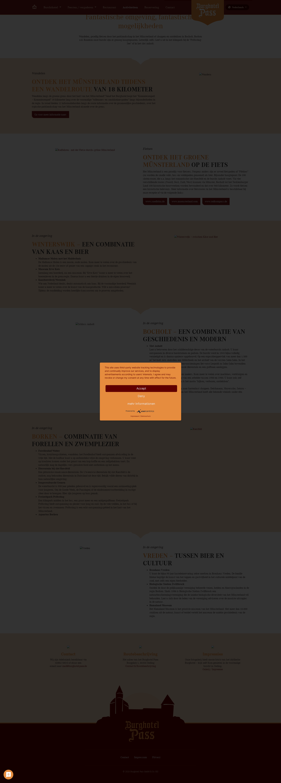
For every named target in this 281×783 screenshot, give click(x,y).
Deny (141, 396)
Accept (141, 388)
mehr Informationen (141, 403)
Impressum (135, 416)
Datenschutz (146, 416)
